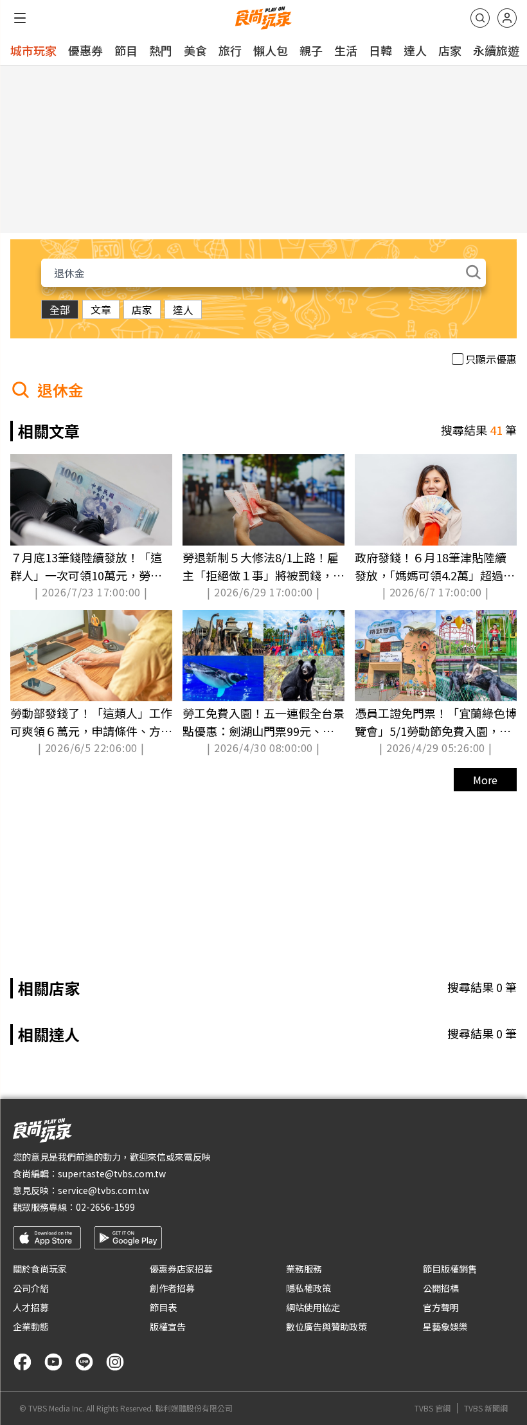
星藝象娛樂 (445, 1326)
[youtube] (53, 1362)
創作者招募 (172, 1288)
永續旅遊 (496, 50)
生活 (345, 50)
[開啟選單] (20, 18)
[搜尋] (480, 18)
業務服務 (304, 1268)
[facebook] (22, 1362)
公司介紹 (31, 1288)
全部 (59, 309)
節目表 (163, 1307)
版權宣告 (168, 1326)
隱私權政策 (308, 1288)
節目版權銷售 (450, 1268)
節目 (126, 50)
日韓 (380, 50)
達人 (415, 50)
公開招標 (441, 1288)
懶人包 (270, 50)
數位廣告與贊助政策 (326, 1326)
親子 (311, 50)
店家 (449, 50)
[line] (84, 1362)
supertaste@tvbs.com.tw (112, 1173)
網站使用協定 (313, 1307)
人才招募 (31, 1307)
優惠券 (85, 50)
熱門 (160, 50)
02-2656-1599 (105, 1206)
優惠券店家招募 (181, 1268)
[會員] (507, 18)
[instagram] (115, 1362)
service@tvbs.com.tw (103, 1190)
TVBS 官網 (433, 1408)
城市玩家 (33, 50)
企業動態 (31, 1326)
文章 (101, 309)
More (485, 779)
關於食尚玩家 (40, 1268)
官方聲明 (441, 1307)
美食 (195, 50)
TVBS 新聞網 (486, 1408)
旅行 (230, 50)
